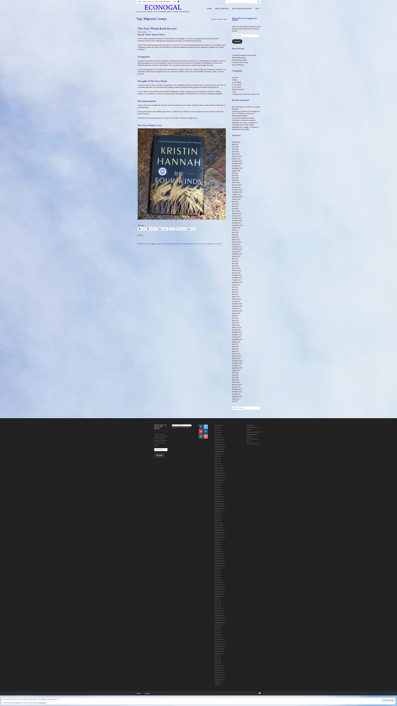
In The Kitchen (236, 84)
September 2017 (237, 396)
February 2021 (236, 299)
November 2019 (237, 334)
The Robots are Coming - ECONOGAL (244, 123)
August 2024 (236, 199)
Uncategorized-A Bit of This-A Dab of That (245, 94)
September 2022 (237, 254)
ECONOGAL (162, 7)
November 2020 (237, 306)
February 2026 (236, 156)
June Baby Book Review (239, 60)
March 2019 (236, 353)
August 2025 (236, 170)
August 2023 (236, 228)
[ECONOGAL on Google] (201, 431)
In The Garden (236, 82)
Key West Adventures (249, 120)
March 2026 (236, 154)
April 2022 (235, 266)
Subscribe (237, 41)
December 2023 (237, 218)
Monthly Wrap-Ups (238, 89)
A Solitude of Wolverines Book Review (244, 55)
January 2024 (236, 216)
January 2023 (236, 244)
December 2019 (237, 332)
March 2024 (236, 211)
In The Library (147, 244)
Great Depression (173, 244)
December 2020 (237, 304)
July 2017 (235, 401)
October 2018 (236, 365)
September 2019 (237, 339)
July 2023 (235, 230)
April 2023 (235, 237)
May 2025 (235, 178)
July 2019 (235, 344)
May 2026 (235, 149)
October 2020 (236, 308)
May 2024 (235, 206)
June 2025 (235, 175)
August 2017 (236, 399)
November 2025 (237, 163)
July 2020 (235, 315)
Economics (235, 77)
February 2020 (236, 327)
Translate (187, 427)
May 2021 (235, 292)
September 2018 (237, 368)
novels (175, 45)
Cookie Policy (42, 703)
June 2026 (235, 147)
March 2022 (236, 268)
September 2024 (237, 197)
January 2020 (236, 330)
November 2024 (237, 192)
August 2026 (236, 142)
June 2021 (235, 289)
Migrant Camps (192, 244)
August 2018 (236, 370)
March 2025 (236, 182)
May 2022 (235, 263)
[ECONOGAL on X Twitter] (206, 427)
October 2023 (236, 223)
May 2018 (235, 377)
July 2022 (235, 258)
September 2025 (237, 168)
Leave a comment (216, 244)
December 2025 (237, 161)
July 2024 (235, 201)
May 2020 (235, 320)
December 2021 (237, 275)
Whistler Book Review (239, 57)
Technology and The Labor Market (243, 125)
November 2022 (237, 249)
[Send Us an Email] (178, 1)
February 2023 (236, 242)
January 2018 (236, 387)
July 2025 (235, 173)
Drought (158, 244)
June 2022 (235, 261)
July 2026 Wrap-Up (238, 65)
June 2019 (235, 346)
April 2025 (235, 180)
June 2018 (235, 375)
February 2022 (236, 270)
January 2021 (236, 301)
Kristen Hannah (182, 244)
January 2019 (236, 358)
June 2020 (235, 318)
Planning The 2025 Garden (240, 129)
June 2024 (235, 204)
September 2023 (237, 225)
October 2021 (236, 280)
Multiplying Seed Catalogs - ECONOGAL (244, 127)
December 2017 (237, 389)
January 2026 (236, 159)
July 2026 (235, 144)
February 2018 (236, 384)
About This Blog (148, 1)
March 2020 (236, 325)
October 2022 (236, 251)
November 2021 (237, 277)
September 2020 (237, 311)
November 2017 (237, 392)
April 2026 (235, 151)
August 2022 (236, 256)
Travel (234, 92)
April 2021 (235, 294)
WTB (174, 1)
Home (139, 1)
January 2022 (236, 273)
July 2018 (235, 373)
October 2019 (236, 337)
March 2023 (236, 239)
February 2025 (236, 185)
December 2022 (237, 247)
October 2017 (236, 394)
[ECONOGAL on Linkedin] (206, 431)
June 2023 (235, 232)
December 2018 (237, 361)
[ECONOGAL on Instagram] (201, 436)
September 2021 (237, 282)
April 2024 (235, 208)
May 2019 (235, 349)
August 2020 (236, 313)
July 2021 (235, 287)
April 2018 (235, 380)
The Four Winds (206, 244)
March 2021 (236, 296)
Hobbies (234, 80)
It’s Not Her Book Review (240, 62)
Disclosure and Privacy (163, 1)
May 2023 (235, 235)
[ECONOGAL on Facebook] (201, 427)
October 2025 (236, 166)
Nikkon (143, 693)
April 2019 (235, 351)
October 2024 (236, 194)
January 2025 (236, 187)
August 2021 (236, 285)
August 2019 (236, 342)
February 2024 (236, 213)
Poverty (199, 244)
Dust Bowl (164, 244)
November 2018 (237, 363)
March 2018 (236, 382)
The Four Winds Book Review (157, 28)
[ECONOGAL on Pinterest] (206, 436)
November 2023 (237, 220)
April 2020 (235, 323)
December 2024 (237, 189)
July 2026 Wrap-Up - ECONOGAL (242, 107)
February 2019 (236, 356)
